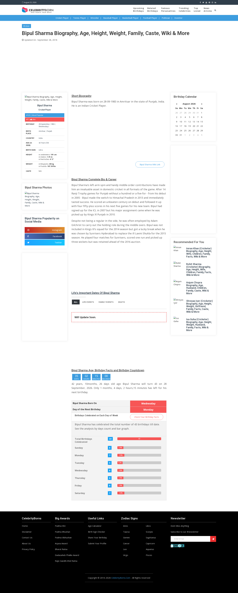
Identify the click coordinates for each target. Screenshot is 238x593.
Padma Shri (60, 525)
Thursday (80, 478)
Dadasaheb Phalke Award (67, 555)
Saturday (80, 493)
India (41, 138)
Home (25, 525)
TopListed (197, 9)
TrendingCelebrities (184, 9)
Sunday (79, 447)
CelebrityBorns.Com (120, 577)
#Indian (26, 26)
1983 (52, 124)
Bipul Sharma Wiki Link (150, 164)
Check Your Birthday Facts (146, 417)
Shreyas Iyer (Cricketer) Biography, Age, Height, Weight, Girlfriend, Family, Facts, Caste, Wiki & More (199, 306)
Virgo (125, 555)
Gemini (126, 537)
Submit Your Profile (97, 543)
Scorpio (149, 531)
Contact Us (27, 537)
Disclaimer (27, 531)
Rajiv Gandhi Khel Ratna (66, 560)
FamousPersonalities (168, 9)
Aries (125, 525)
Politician (166, 17)
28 (40, 124)
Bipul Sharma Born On (85, 403)
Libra (41, 150)
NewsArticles (208, 9)
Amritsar (42, 131)
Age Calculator (95, 525)
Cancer (126, 543)
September (45, 124)
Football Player (150, 17)
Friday (78, 485)
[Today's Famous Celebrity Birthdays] (37, 9)
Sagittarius (151, 537)
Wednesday (43, 126)
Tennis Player (79, 17)
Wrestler (94, 17)
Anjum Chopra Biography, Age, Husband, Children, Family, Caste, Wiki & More (197, 288)
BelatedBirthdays (152, 9)
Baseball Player (110, 17)
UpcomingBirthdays (138, 9)
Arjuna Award (61, 543)
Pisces (149, 555)
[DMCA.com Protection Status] (177, 545)
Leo (125, 549)
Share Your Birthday (97, 537)
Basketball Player (130, 17)
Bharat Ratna (61, 549)
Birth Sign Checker (96, 531)
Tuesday (79, 462)
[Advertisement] (104, 66)
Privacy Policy (28, 549)
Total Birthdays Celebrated (83, 440)
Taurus (126, 531)
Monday (79, 455)
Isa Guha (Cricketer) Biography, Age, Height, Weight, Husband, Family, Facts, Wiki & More (199, 325)
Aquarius (150, 549)
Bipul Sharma (44, 105)
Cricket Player (62, 17)
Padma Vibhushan (63, 537)
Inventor (178, 17)
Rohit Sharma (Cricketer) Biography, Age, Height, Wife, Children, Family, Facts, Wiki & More (199, 269)
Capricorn (150, 543)
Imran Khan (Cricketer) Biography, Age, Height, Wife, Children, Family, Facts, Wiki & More (199, 252)
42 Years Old (44, 143)
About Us (26, 543)
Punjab (49, 131)
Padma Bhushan (62, 531)
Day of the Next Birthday (86, 409)
